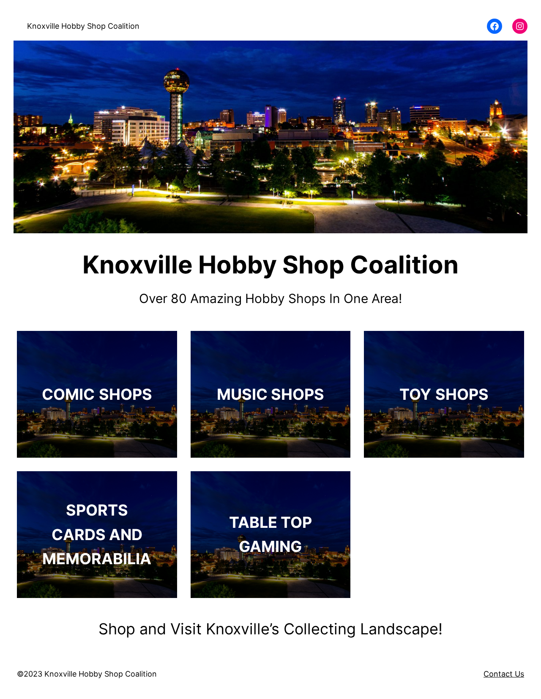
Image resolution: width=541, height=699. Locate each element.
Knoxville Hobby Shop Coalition (83, 26)
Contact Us (504, 673)
